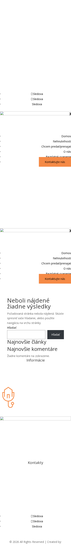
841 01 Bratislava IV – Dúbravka (35, 479)
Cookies (35, 383)
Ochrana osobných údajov (35, 372)
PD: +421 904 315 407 (17, 81)
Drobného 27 (35, 474)
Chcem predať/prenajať (56, 146)
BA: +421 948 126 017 (17, 51)
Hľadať (11, 327)
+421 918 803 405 (35, 511)
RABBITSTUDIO (35, 546)
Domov (66, 136)
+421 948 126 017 (35, 501)
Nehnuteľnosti (62, 141)
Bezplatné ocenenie (58, 157)
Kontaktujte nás (55, 162)
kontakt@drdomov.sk (18, 20)
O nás (67, 151)
